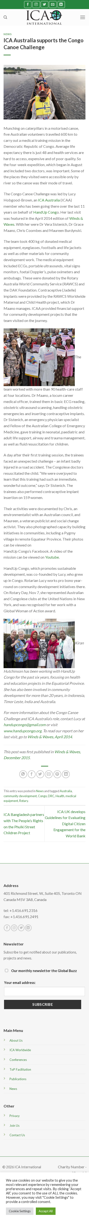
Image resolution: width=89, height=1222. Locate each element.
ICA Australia (49, 200)
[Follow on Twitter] (44, 4)
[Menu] (82, 17)
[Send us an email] (52, 4)
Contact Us (17, 1135)
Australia (66, 791)
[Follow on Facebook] (28, 4)
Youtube (52, 557)
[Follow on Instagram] (36, 4)
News (8, 34)
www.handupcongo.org (23, 730)
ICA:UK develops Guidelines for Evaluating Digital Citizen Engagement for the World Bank (65, 823)
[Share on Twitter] (40, 774)
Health (60, 796)
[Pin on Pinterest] (57, 774)
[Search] (5, 17)
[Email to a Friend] (49, 774)
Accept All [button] (46, 1211)
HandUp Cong (45, 212)
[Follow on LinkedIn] (61, 4)
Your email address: (20, 983)
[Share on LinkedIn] (66, 774)
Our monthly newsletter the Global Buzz (43, 971)
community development (20, 796)
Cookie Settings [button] (20, 1211)
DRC (51, 796)
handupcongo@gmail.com (25, 724)
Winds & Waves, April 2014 (50, 736)
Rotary (23, 801)
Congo (42, 796)
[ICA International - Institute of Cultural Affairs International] (44, 17)
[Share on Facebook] (32, 774)
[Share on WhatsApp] (23, 774)
